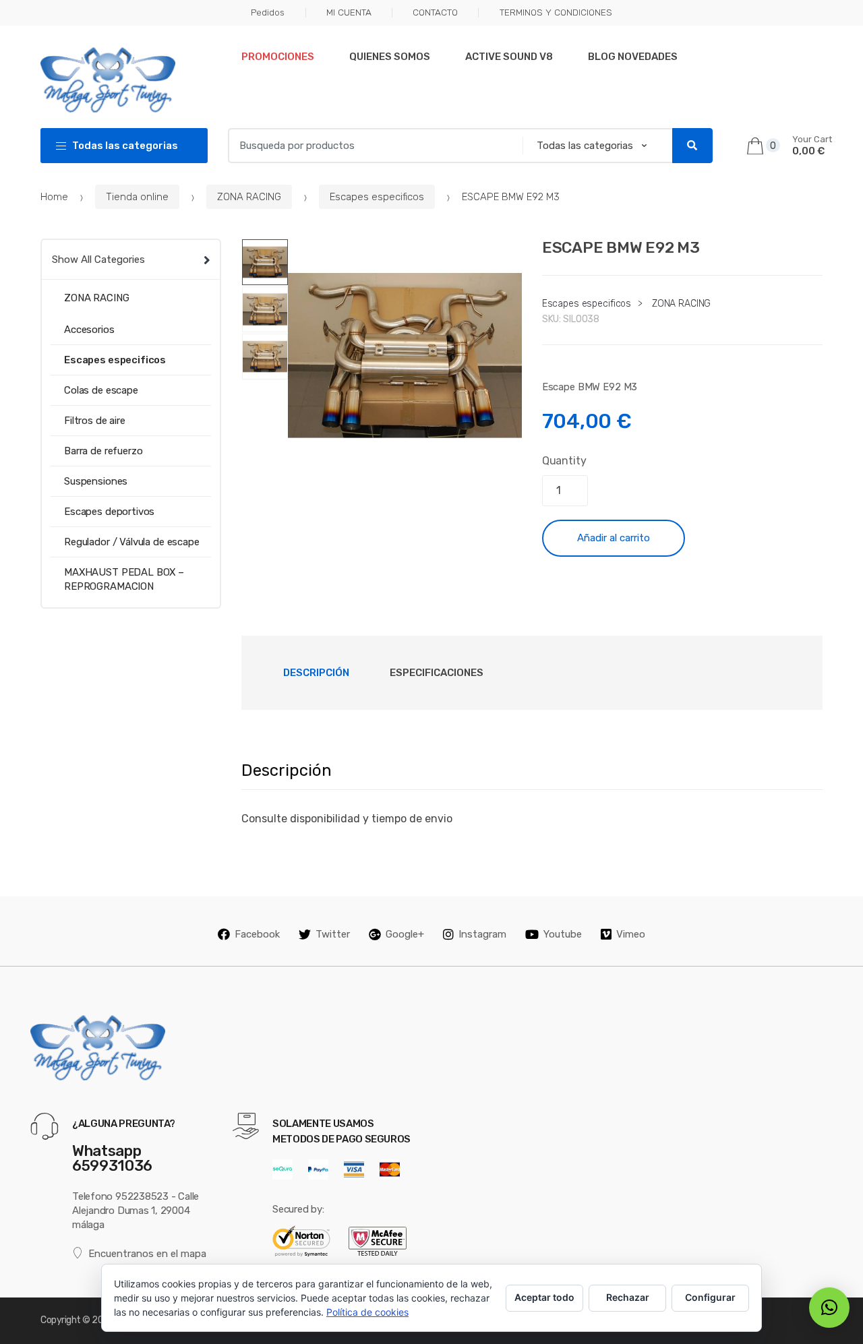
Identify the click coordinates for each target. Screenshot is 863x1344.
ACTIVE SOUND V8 (509, 57)
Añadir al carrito (613, 538)
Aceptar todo (544, 1297)
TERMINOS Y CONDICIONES (556, 12)
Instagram (482, 934)
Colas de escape (101, 390)
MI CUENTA (348, 12)
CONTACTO (435, 12)
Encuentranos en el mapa (147, 1254)
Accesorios (89, 330)
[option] (405, 355)
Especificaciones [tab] (436, 673)
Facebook (257, 934)
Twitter (333, 934)
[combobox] (371, 145)
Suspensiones (95, 481)
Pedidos (268, 12)
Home (54, 197)
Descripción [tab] (316, 673)
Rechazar (627, 1297)
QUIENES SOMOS (389, 57)
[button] (504, 455)
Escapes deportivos (109, 512)
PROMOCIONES (277, 57)
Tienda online (137, 197)
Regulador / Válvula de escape (132, 542)
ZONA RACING (249, 197)
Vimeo (630, 934)
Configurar (710, 1297)
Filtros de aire (94, 421)
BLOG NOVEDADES (633, 57)
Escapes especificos (377, 197)
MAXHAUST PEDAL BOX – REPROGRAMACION (124, 579)
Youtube (562, 934)
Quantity (564, 460)
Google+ (405, 934)
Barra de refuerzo (103, 451)
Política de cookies (367, 1312)
